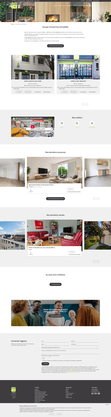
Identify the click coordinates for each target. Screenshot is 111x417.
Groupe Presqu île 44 (39, 398)
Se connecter (98, 5)
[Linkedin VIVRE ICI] (95, 393)
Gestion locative (69, 394)
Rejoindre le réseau (29, 0)
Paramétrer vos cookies (48, 411)
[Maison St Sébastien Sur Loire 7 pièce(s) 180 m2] (54, 235)
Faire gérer (68, 5)
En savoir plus (41, 411)
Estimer (67, 392)
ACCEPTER (59, 414)
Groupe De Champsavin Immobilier (41, 394)
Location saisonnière (82, 5)
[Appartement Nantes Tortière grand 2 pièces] (54, 172)
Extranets (83, 0)
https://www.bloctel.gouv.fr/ (72, 372)
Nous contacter (96, 0)
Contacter (20, 91)
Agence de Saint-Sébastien (75, 254)
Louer (64, 5)
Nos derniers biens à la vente (56, 45)
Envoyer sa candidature (56, 315)
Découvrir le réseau (21, 0)
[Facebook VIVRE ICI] (92, 393)
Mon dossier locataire (96, 392)
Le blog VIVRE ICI (89, 0)
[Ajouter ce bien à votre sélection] (24, 159)
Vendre (55, 5)
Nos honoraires (47, 91)
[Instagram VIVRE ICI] (94, 393)
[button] (32, 81)
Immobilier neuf (69, 397)
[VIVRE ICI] (14, 5)
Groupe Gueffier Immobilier (40, 396)
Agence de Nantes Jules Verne (74, 191)
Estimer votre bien (93, 5)
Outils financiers (95, 389)
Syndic (74, 5)
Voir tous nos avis (56, 284)
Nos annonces (38, 91)
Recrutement (37, 0)
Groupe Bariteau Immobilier (40, 393)
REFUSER (51, 414)
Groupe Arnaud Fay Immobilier (40, 392)
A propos (36, 389)
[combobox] (70, 347)
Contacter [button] (29, 91)
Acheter (60, 5)
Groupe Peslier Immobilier (40, 397)
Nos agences (14, 0)
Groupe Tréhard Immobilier (40, 400)
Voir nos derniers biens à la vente (56, 198)
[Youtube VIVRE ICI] (98, 393)
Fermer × (107, 404)
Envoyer (46, 363)
